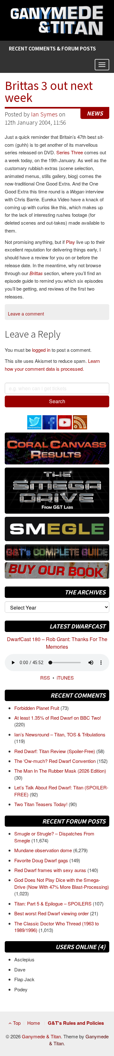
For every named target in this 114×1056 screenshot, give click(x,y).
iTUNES (65, 677)
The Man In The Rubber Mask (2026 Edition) (60, 770)
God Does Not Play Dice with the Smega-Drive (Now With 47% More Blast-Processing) (61, 883)
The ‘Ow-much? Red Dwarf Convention (55, 761)
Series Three (69, 152)
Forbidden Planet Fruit (37, 708)
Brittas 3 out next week (49, 91)
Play (70, 242)
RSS (45, 677)
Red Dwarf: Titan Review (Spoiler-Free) (55, 751)
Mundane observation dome (43, 850)
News (95, 113)
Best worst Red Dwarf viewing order (52, 913)
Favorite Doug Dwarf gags (41, 860)
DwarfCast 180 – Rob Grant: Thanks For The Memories (57, 642)
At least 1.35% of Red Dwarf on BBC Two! (57, 717)
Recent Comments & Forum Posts (52, 48)
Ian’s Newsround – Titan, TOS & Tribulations (59, 734)
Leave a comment (26, 313)
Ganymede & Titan (41, 1036)
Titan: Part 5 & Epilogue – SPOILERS (53, 903)
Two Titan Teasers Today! (41, 804)
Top (16, 1022)
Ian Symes (44, 114)
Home (33, 1022)
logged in (41, 349)
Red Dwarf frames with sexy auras (50, 870)
